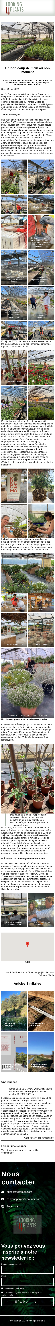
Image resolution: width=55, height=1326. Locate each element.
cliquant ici (40, 82)
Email (3, 1276)
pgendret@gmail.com (19, 1191)
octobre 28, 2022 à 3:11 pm (22, 1094)
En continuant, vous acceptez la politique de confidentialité (21, 1294)
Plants (51, 975)
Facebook (12, 1206)
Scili (27, 962)
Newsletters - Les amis (14, 1289)
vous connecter (20, 1150)
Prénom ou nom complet (11, 1264)
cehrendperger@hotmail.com (24, 1199)
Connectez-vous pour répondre (39, 1138)
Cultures (43, 975)
